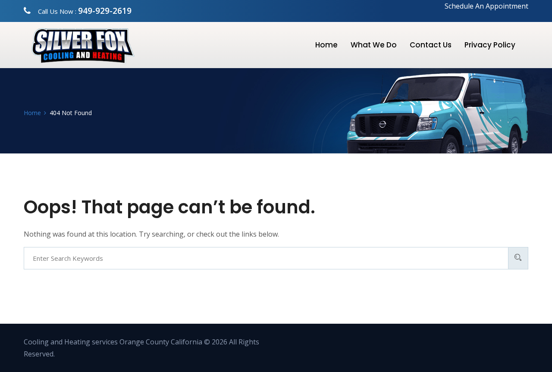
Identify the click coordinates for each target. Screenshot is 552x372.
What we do (374, 45)
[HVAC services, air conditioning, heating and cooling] (101, 45)
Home (326, 45)
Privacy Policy (489, 45)
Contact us (431, 45)
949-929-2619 (105, 10)
